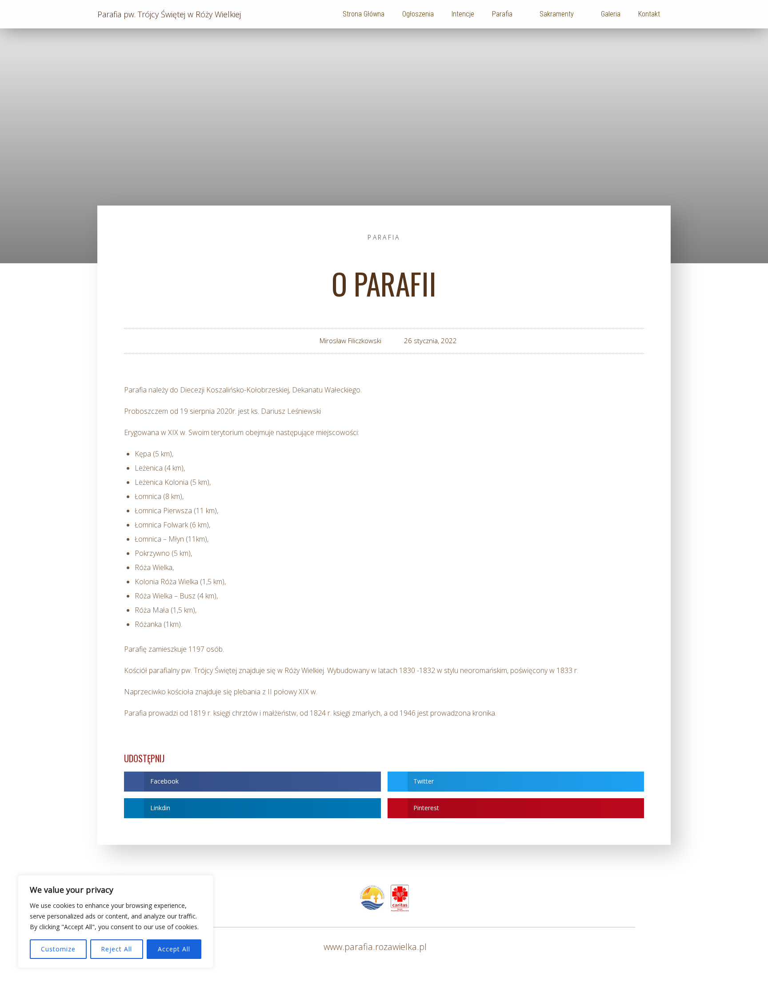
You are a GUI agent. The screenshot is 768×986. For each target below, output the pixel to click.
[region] (115, 921)
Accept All (174, 949)
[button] (252, 782)
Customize (58, 949)
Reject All (116, 949)
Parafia (384, 237)
